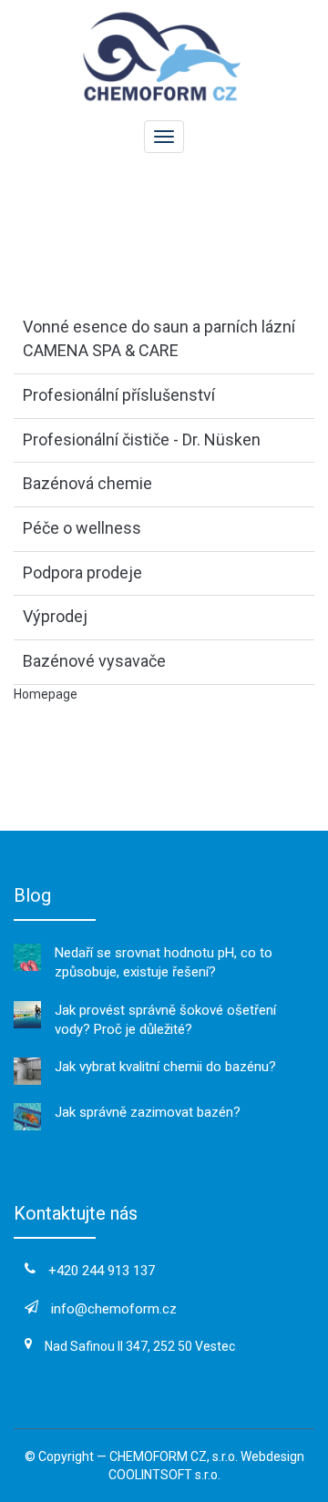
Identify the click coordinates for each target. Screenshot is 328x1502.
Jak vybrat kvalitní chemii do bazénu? (165, 1066)
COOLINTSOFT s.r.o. (164, 1474)
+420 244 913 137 (101, 1270)
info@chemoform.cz (114, 1309)
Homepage (45, 694)
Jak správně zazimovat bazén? (148, 1112)
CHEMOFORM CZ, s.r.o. (173, 1456)
